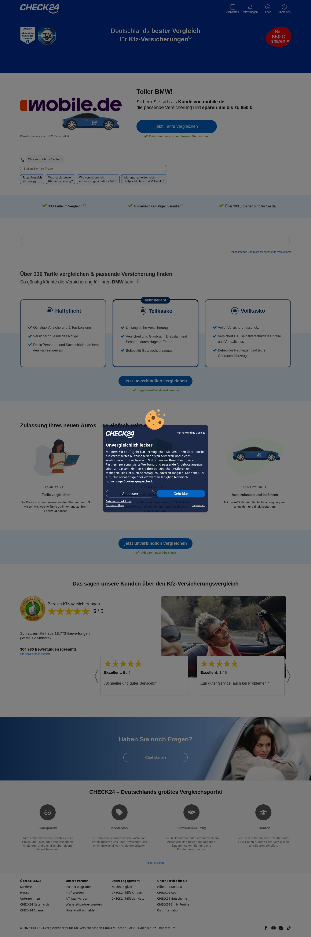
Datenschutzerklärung (119, 501)
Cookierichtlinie (115, 505)
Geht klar (180, 493)
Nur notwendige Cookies (190, 432)
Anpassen (130, 493)
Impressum (198, 505)
